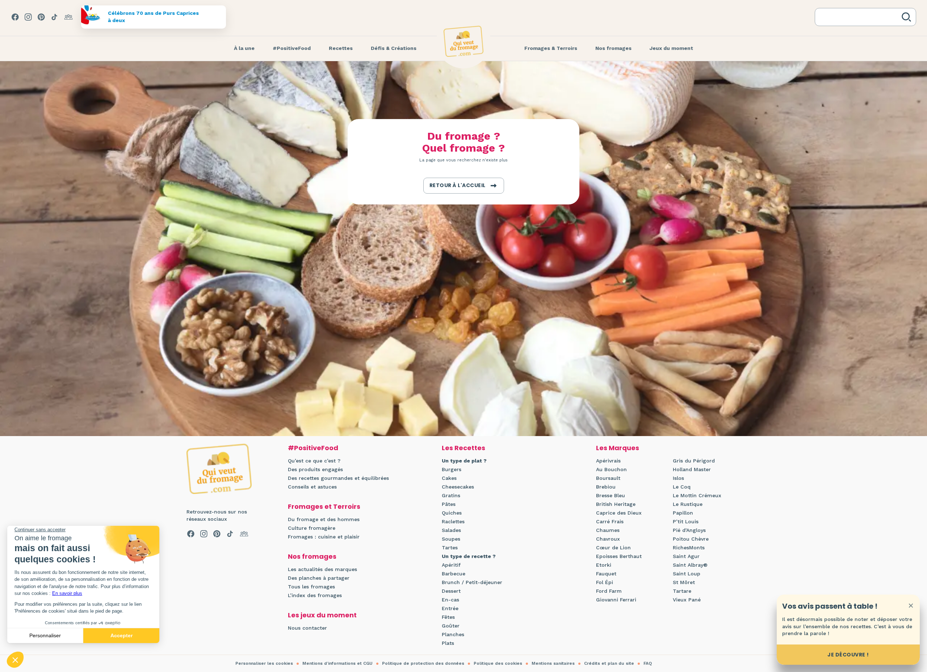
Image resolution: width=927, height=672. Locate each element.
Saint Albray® (690, 565)
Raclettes (453, 521)
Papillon (683, 513)
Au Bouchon (611, 469)
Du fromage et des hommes (324, 519)
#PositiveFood (313, 447)
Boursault (608, 478)
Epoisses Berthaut (619, 556)
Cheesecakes (458, 487)
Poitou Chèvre (691, 539)
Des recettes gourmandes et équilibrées (338, 478)
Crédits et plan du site (609, 663)
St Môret (684, 582)
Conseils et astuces (312, 487)
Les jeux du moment (322, 615)
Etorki (603, 565)
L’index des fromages (315, 595)
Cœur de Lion (613, 547)
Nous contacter (307, 628)
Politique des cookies (498, 663)
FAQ (647, 663)
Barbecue (453, 573)
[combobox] (859, 17)
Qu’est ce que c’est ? (314, 461)
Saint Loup (686, 573)
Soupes (451, 539)
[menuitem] (244, 48)
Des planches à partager (318, 578)
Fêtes (448, 617)
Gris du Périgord (694, 461)
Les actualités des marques (322, 569)
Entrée (450, 608)
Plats (448, 643)
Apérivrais (608, 461)
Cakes (449, 478)
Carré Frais (610, 521)
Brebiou (606, 487)
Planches (453, 634)
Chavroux (608, 539)
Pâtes (449, 504)
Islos (678, 478)
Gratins (451, 495)
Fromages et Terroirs (324, 506)
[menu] (244, 48)
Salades (451, 530)
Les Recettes (463, 447)
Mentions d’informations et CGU (337, 663)
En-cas (450, 600)
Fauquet (606, 573)
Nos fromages (312, 556)
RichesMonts (689, 547)
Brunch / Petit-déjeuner (472, 582)
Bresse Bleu (610, 495)
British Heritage (616, 504)
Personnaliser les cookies (264, 663)
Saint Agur (686, 556)
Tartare (682, 591)
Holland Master (692, 469)
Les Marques (617, 447)
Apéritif (451, 565)
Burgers (451, 469)
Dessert (451, 591)
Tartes (450, 547)
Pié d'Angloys (689, 530)
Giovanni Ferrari (616, 600)
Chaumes (608, 530)
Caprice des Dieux (619, 513)
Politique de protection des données (423, 663)
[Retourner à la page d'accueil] (463, 41)
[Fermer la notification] (910, 605)
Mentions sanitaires (553, 663)
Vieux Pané (687, 600)
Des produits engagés (315, 469)
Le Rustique (687, 504)
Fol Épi (604, 582)
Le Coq (682, 487)
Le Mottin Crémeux (697, 495)
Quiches (452, 513)
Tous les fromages (311, 586)
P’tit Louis (686, 521)
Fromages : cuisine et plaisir (324, 537)
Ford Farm (609, 591)
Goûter (451, 626)
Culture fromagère (311, 528)
